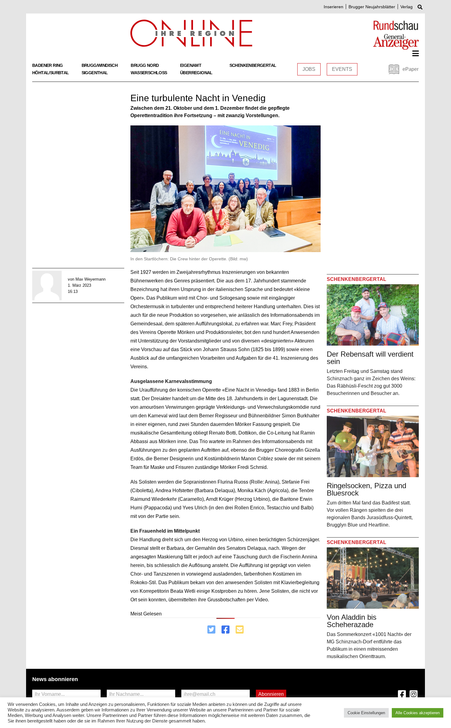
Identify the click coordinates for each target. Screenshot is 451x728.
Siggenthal (95, 72)
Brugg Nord (145, 65)
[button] (415, 53)
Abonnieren (271, 694)
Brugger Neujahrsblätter (372, 6)
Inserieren (333, 6)
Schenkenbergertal (252, 65)
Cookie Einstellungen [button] (366, 713)
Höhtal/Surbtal (50, 72)
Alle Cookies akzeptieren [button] (417, 713)
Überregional (196, 72)
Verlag (406, 6)
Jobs (309, 69)
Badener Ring (47, 65)
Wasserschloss (149, 72)
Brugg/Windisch (100, 65)
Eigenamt (190, 65)
